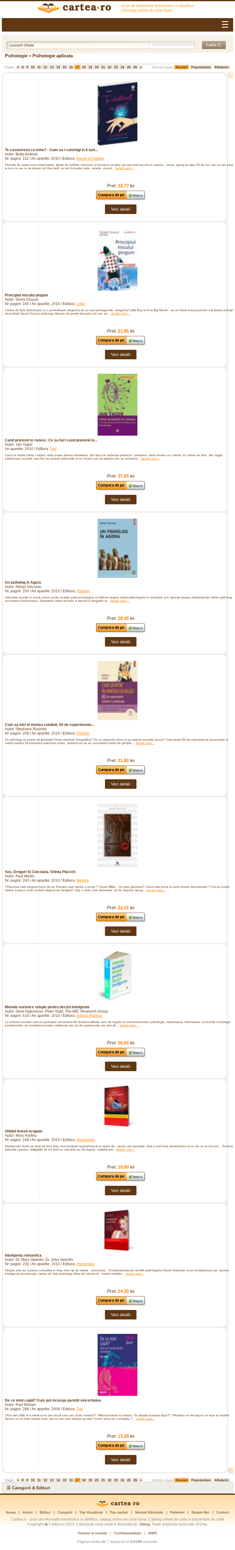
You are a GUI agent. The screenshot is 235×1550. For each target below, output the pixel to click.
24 (122, 67)
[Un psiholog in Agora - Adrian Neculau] (117, 548)
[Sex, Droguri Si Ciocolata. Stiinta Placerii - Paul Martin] (117, 835)
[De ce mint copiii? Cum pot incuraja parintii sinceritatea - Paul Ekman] (117, 1365)
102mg (144, 1524)
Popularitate (201, 67)
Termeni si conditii (92, 1533)
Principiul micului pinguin (26, 295)
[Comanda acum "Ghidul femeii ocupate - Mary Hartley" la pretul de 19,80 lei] (120, 1180)
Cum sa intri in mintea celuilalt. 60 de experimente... (49, 725)
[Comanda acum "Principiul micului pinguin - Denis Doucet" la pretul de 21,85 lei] (120, 344)
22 (109, 67)
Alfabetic (221, 67)
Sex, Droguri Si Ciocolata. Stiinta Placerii (40, 872)
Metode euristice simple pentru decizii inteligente (47, 1007)
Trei (53, 449)
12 (45, 67)
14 (58, 67)
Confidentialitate (127, 1533)
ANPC (153, 1533)
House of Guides (90, 158)
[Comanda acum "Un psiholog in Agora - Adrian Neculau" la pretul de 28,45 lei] (120, 631)
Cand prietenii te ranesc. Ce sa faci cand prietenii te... (51, 440)
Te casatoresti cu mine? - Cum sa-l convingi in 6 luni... (51, 150)
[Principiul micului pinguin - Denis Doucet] (117, 259)
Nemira (82, 880)
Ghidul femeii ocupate (24, 1131)
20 (97, 67)
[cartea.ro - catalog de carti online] (118, 1505)
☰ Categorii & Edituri (28, 1487)
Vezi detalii (120, 209)
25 (129, 67)
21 (103, 67)
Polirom (82, 591)
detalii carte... (124, 168)
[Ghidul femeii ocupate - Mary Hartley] (117, 1106)
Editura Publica (89, 1016)
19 (90, 67)
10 (33, 67)
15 (64, 67)
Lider (80, 304)
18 (84, 67)
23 (116, 67)
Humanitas (85, 1140)
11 (39, 67)
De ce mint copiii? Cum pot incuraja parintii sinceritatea (53, 1400)
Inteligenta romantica (23, 1255)
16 (71, 67)
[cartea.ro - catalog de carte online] (117, 9)
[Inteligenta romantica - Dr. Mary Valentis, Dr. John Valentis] (117, 1230)
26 (135, 67)
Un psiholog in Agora (23, 582)
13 (52, 67)
